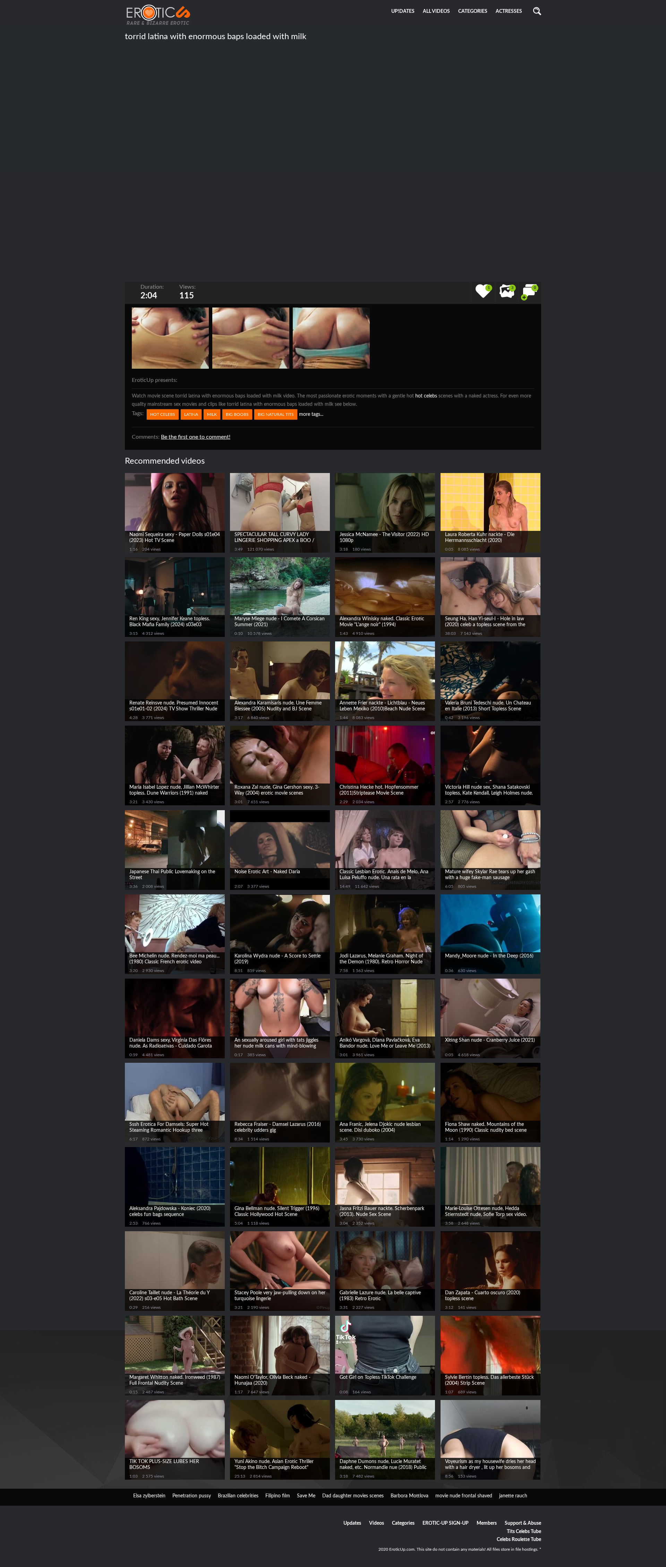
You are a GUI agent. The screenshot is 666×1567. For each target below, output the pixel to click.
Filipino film (277, 1496)
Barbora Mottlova (409, 1496)
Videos (376, 1523)
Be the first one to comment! (195, 437)
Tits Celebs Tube (524, 1531)
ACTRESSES (509, 11)
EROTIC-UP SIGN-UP (445, 1523)
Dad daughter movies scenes (353, 1496)
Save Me (306, 1496)
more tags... (311, 414)
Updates (352, 1523)
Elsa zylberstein (149, 1496)
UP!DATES (403, 11)
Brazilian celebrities (238, 1496)
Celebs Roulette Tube (519, 1539)
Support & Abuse (523, 1523)
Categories (403, 1523)
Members (487, 1523)
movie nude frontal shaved (463, 1496)
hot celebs (426, 396)
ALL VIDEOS (436, 11)
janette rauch (513, 1496)
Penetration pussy (191, 1496)
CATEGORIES (472, 11)
